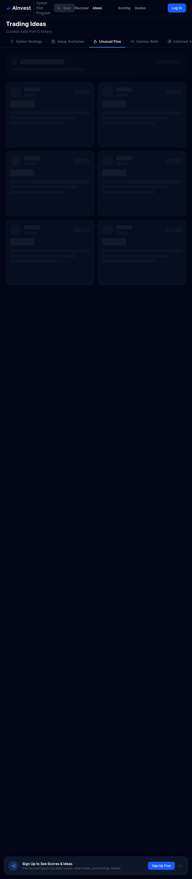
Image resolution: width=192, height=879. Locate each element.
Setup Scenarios (70, 41)
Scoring (124, 8)
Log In (177, 8)
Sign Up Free (161, 866)
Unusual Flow (110, 41)
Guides (140, 8)
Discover (81, 8)
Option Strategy (29, 41)
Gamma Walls (147, 41)
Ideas (97, 8)
